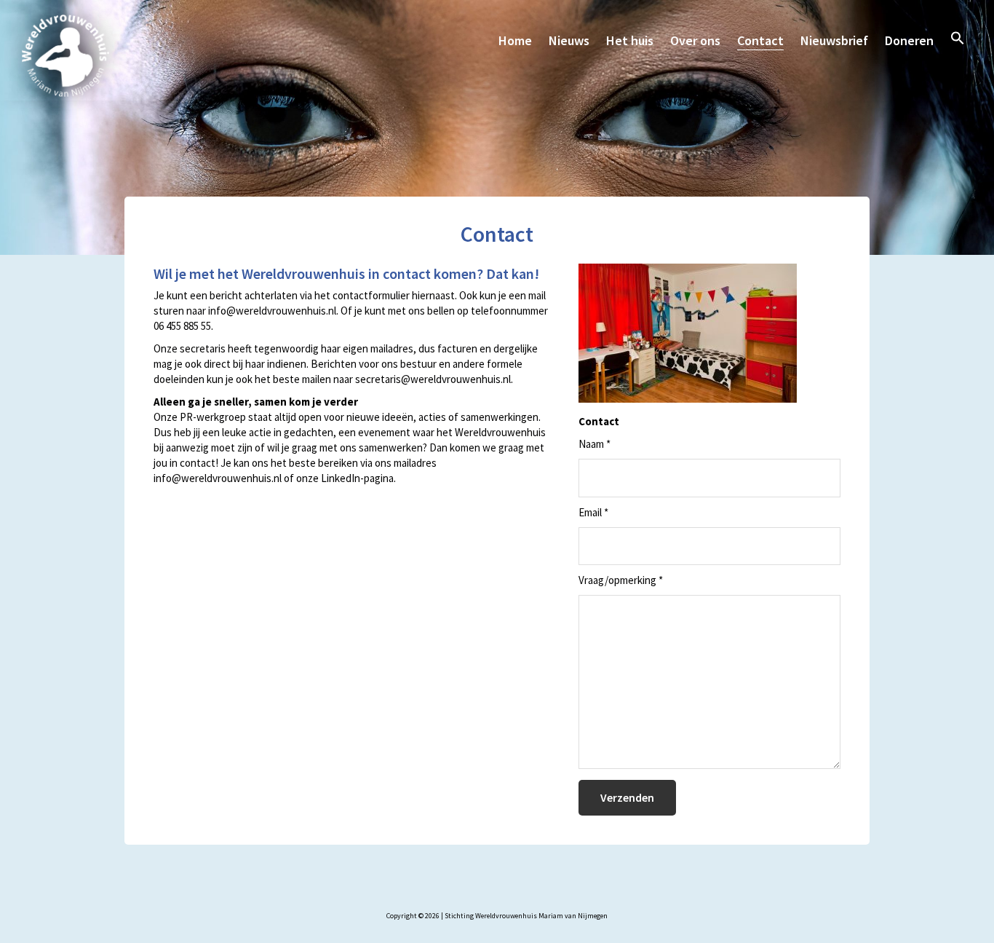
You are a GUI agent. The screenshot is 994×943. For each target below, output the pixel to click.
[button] (957, 37)
